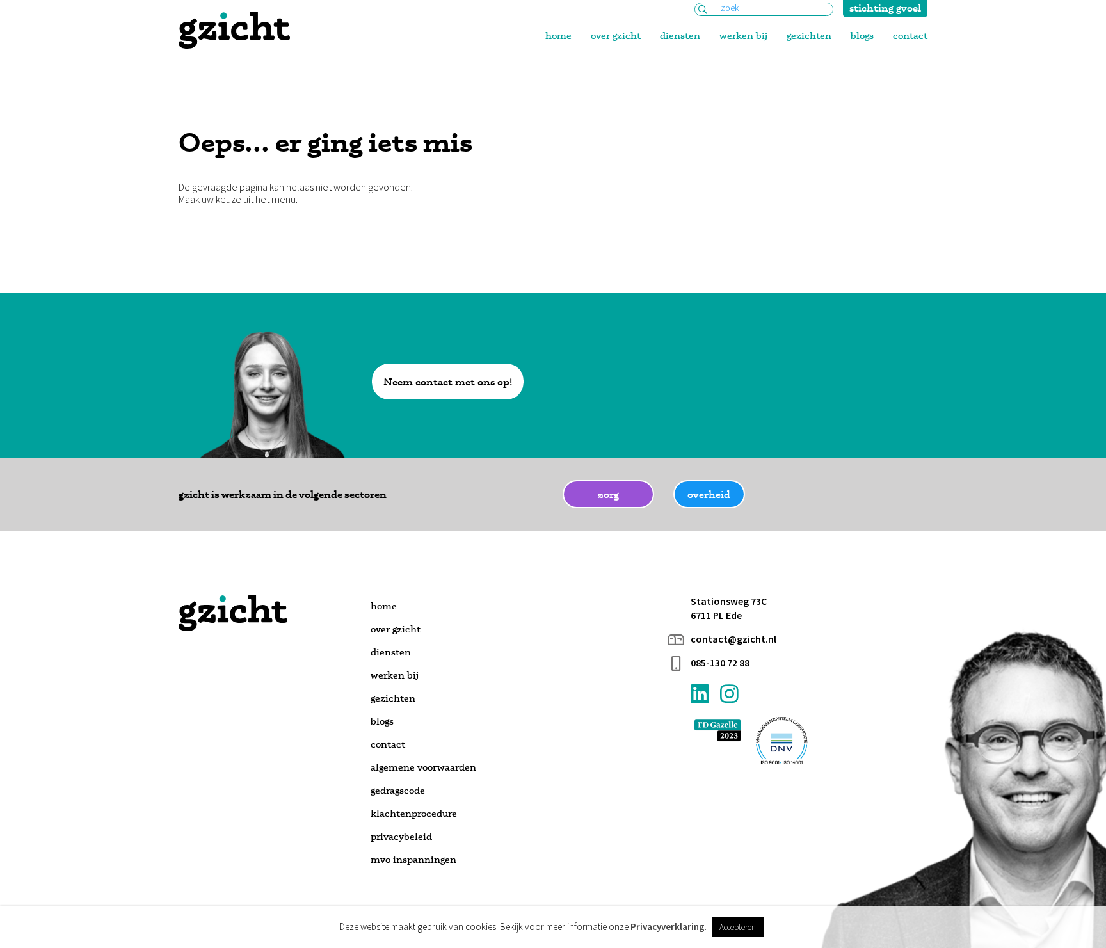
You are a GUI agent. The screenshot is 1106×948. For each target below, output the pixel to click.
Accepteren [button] (737, 927)
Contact (910, 35)
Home (558, 35)
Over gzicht (616, 35)
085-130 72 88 (720, 663)
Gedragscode (398, 790)
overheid (708, 494)
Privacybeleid (401, 836)
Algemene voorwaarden (423, 767)
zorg (608, 494)
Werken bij (743, 35)
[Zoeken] (702, 10)
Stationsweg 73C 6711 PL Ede (729, 608)
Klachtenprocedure (414, 813)
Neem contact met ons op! (447, 381)
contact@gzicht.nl (733, 639)
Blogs (862, 35)
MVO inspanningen (413, 859)
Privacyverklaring (667, 926)
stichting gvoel (885, 7)
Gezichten (809, 35)
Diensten (680, 35)
